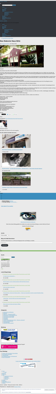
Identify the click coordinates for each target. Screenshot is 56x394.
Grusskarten (5, 319)
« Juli (2, 268)
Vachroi (21, 118)
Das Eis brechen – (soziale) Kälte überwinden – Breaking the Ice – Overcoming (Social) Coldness (22, 168)
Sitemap (3, 36)
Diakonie (11, 118)
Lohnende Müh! (5, 355)
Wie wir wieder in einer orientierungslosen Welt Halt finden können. (16, 281)
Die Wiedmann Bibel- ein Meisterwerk (9, 356)
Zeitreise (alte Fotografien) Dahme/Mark (10, 353)
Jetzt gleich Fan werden (7, 206)
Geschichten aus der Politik (24, 274)
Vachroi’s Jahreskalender (8, 321)
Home (3, 7)
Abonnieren (4, 245)
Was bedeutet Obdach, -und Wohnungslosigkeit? (12, 149)
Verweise (6, 32)
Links (3, 11)
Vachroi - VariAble (3, 1)
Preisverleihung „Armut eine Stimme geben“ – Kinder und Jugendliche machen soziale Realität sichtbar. (23, 292)
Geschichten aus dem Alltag (7, 38)
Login (5, 8)
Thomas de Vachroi (5, 43)
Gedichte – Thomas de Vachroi (9, 314)
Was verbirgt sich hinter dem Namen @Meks (11, 304)
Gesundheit (5, 318)
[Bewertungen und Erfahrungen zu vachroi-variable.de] (7, 349)
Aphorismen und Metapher (8, 312)
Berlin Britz (8, 118)
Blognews (4, 10)
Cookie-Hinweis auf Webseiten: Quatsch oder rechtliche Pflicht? (28, 361)
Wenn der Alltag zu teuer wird (9, 287)
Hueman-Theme (17, 386)
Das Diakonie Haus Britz (7, 354)
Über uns (4, 9)
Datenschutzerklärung (6, 35)
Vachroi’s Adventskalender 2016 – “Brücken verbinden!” (14, 320)
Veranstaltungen (6, 322)
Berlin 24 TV (6, 14)
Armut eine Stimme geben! (8, 323)
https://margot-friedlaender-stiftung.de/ (28, 222)
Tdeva (18, 118)
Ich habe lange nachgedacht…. (9, 276)
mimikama (6, 13)
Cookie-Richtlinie (28, 392)
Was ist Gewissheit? (6, 357)
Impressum (4, 34)
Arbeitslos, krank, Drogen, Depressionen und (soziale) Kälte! (14, 187)
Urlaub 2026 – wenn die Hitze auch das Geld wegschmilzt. (14, 298)
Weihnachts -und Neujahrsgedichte (10, 315)
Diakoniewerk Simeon (8, 12)
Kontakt (3, 33)
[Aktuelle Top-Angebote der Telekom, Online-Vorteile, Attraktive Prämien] (9, 348)
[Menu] (0, 3)
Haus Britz (15, 118)
